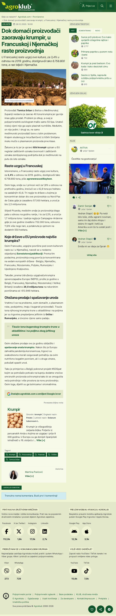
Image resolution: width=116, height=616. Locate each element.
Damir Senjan (85, 205)
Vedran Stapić (85, 238)
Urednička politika (21, 602)
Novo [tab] (97, 31)
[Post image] (91, 178)
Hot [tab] (73, 31)
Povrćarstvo (38, 17)
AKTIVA (84, 147)
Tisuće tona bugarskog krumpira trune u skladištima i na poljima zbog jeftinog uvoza (36, 330)
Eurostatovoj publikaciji (30, 253)
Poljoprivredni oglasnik (45, 594)
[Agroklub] (18, 6)
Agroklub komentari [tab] (11, 487)
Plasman (41, 454)
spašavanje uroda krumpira (19, 347)
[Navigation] (110, 6)
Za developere (67, 598)
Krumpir (12, 454)
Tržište (54, 454)
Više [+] (40, 440)
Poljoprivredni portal (22, 594)
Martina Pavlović (34, 472)
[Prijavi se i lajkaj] (92, 609)
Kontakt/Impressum (86, 598)
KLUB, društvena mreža (87, 594)
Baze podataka (66, 594)
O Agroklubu (18, 598)
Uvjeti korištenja (49, 598)
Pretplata (102, 598)
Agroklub (38, 606)
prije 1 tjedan (88, 151)
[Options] (109, 148)
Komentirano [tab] (85, 31)
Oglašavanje (33, 598)
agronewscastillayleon (39, 178)
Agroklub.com (24, 17)
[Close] (102, 6)
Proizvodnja (26, 454)
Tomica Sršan (14, 459)
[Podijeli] (100, 609)
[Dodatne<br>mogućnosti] (109, 609)
